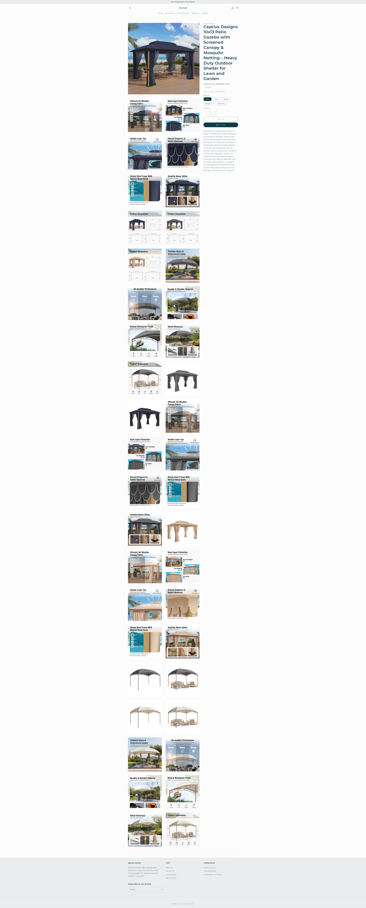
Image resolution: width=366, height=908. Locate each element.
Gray (216, 99)
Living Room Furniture (212, 874)
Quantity (206, 108)
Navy (207, 99)
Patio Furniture (210, 868)
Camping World (210, 871)
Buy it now (220, 125)
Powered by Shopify (187, 904)
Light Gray (221, 103)
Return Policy (171, 878)
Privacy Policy (171, 874)
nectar (179, 904)
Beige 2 (209, 103)
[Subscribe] (161, 889)
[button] (130, 8)
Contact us (170, 871)
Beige (225, 99)
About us (169, 868)
